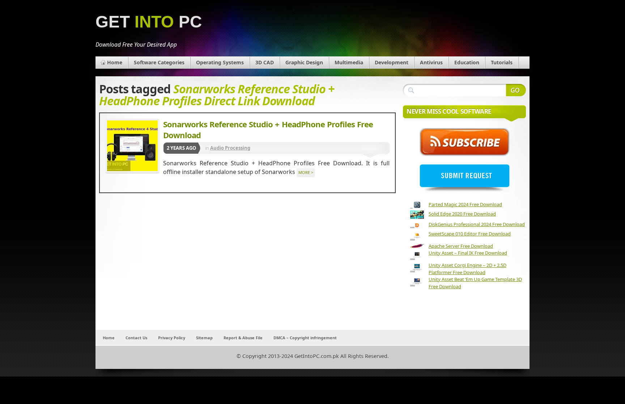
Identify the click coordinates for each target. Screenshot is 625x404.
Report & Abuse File (243, 337)
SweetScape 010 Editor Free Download (470, 233)
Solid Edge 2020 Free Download (462, 213)
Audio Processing (230, 148)
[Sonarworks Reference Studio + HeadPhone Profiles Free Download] (132, 146)
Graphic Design (304, 62)
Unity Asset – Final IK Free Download (468, 253)
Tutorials (502, 62)
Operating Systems (220, 62)
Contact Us (136, 337)
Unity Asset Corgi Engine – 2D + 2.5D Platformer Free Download (467, 269)
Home (114, 62)
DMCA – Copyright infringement (305, 337)
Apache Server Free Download (461, 246)
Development (391, 62)
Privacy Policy (171, 337)
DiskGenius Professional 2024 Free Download (477, 224)
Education (466, 62)
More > (305, 172)
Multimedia (349, 62)
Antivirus (431, 62)
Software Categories (159, 62)
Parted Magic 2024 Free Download (465, 204)
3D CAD (264, 62)
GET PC (148, 22)
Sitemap (204, 337)
